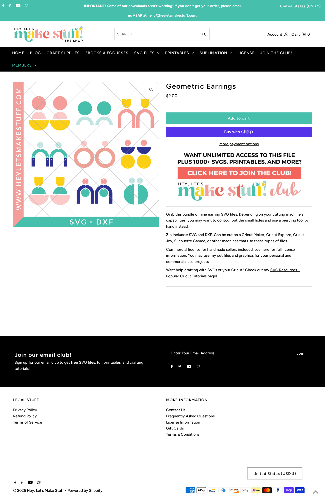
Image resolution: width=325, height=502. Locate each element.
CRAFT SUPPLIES (63, 53)
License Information (183, 422)
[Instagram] (26, 6)
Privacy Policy (25, 410)
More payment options (239, 144)
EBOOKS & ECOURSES (106, 53)
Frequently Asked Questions (190, 416)
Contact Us (175, 410)
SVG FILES (144, 53)
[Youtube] (17, 6)
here (265, 249)
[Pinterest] (9, 6)
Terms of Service (27, 422)
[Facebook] (2, 6)
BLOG (35, 53)
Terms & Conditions (182, 434)
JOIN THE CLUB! (276, 53)
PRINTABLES (177, 53)
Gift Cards (175, 428)
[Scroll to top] (315, 492)
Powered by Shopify (85, 490)
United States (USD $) (300, 6)
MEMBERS (22, 65)
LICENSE (246, 53)
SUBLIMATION (213, 53)
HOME (18, 53)
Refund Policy (25, 416)
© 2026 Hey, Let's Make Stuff (39, 490)
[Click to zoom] (151, 89)
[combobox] (156, 34)
